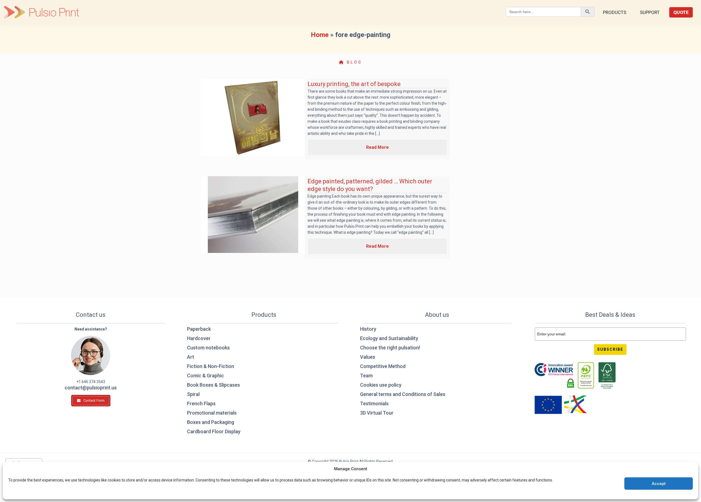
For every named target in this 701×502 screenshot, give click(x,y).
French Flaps (201, 403)
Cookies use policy (380, 385)
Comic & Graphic (205, 375)
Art (190, 357)
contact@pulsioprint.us (91, 387)
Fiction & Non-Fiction (210, 366)
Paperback (199, 329)
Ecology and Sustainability (389, 338)
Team (366, 375)
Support (650, 12)
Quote (681, 12)
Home (320, 35)
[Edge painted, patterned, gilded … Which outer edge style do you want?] (253, 214)
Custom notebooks (208, 347)
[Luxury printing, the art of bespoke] (253, 117)
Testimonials (374, 403)
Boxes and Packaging (210, 422)
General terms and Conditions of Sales (402, 394)
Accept (659, 483)
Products (614, 12)
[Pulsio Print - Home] (41, 12)
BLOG (353, 62)
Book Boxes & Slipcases (213, 385)
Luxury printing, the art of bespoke (354, 84)
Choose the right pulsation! (390, 347)
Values (367, 357)
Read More (377, 147)
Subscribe (610, 349)
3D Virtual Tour (376, 413)
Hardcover (199, 338)
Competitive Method (383, 366)
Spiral (193, 394)
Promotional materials (212, 413)
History (368, 329)
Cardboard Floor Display (213, 431)
